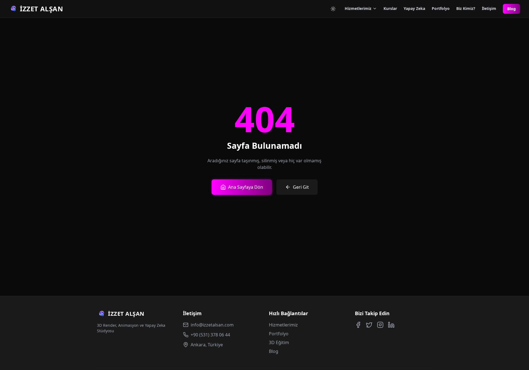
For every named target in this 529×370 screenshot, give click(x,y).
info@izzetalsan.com (212, 325)
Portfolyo (441, 8)
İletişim (489, 8)
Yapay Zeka (414, 8)
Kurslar (390, 8)
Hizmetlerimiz (358, 8)
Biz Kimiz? (465, 8)
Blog (511, 8)
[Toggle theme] (333, 9)
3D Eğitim (279, 342)
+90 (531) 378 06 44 (210, 335)
